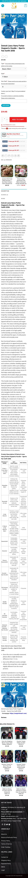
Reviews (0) (4, 195)
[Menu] (2, 5)
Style (3, 74)
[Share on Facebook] (5, 155)
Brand (3, 198)
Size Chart (4, 81)
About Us (4, 834)
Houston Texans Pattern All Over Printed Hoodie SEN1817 (21, 767)
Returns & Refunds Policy (9, 837)
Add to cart (18, 119)
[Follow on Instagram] (4, 824)
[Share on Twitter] (9, 155)
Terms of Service (6, 844)
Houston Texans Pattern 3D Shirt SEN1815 (21, 743)
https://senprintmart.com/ (18, 713)
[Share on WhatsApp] (2, 155)
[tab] (14, 191)
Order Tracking (5, 847)
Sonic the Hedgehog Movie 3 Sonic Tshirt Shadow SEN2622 (7, 743)
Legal (3, 870)
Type (2, 64)
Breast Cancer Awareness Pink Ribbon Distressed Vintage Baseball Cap (21, 181)
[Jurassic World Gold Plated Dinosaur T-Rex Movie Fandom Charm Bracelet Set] (7, 171)
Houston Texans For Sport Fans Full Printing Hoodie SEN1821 (7, 767)
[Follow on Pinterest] (9, 824)
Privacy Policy (5, 841)
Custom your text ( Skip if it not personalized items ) (13, 92)
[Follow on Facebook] (2, 824)
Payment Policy (6, 864)
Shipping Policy (6, 860)
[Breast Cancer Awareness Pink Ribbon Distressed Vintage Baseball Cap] (21, 171)
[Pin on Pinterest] (15, 155)
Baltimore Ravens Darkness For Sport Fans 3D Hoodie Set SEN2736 (21, 791)
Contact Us (4, 857)
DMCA (3, 867)
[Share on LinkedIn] (18, 155)
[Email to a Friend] (12, 155)
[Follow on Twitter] (7, 824)
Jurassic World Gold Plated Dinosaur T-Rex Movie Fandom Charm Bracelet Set (7, 181)
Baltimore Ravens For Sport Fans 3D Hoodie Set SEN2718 (7, 791)
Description (5, 191)
